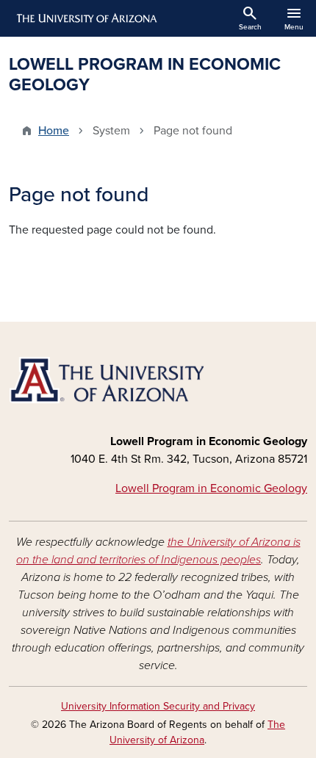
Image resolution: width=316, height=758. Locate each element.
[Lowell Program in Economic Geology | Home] (158, 380)
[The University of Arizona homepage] (85, 18)
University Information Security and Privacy (158, 706)
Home (53, 130)
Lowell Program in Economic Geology (211, 488)
